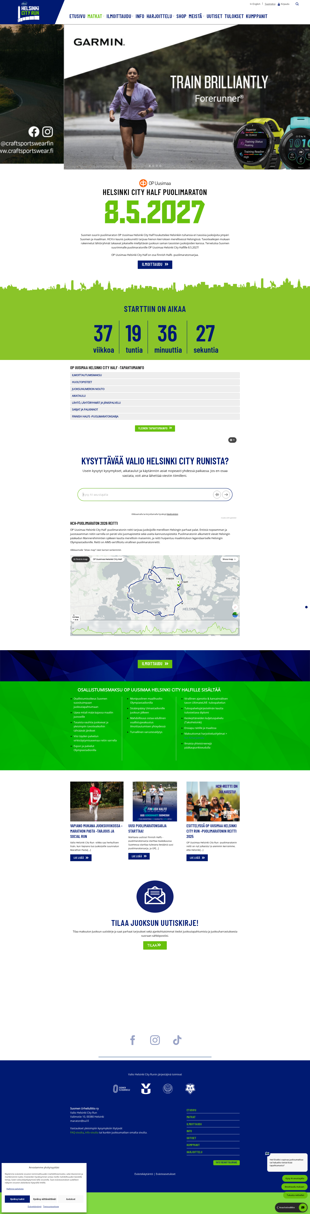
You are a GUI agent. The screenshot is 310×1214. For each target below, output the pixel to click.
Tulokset (234, 16)
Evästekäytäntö (34, 1206)
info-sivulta (91, 1132)
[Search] (297, 4)
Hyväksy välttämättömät (44, 1199)
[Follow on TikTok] (177, 1043)
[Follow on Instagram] (155, 1043)
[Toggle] (74, 377)
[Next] (300, 96)
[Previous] (10, 96)
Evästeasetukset (166, 1174)
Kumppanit (257, 16)
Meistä (195, 16)
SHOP (181, 16)
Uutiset (214, 16)
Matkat (95, 16)
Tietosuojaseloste (51, 1206)
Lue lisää (79, 857)
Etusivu (77, 16)
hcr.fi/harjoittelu (194, 738)
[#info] (306, 607)
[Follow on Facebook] (132, 1043)
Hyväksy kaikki (17, 1199)
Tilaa (152, 945)
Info (140, 16)
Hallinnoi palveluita (15, 1188)
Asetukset (70, 1199)
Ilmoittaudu (119, 16)
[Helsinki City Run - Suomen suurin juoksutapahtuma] (32, 12)
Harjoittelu (159, 16)
